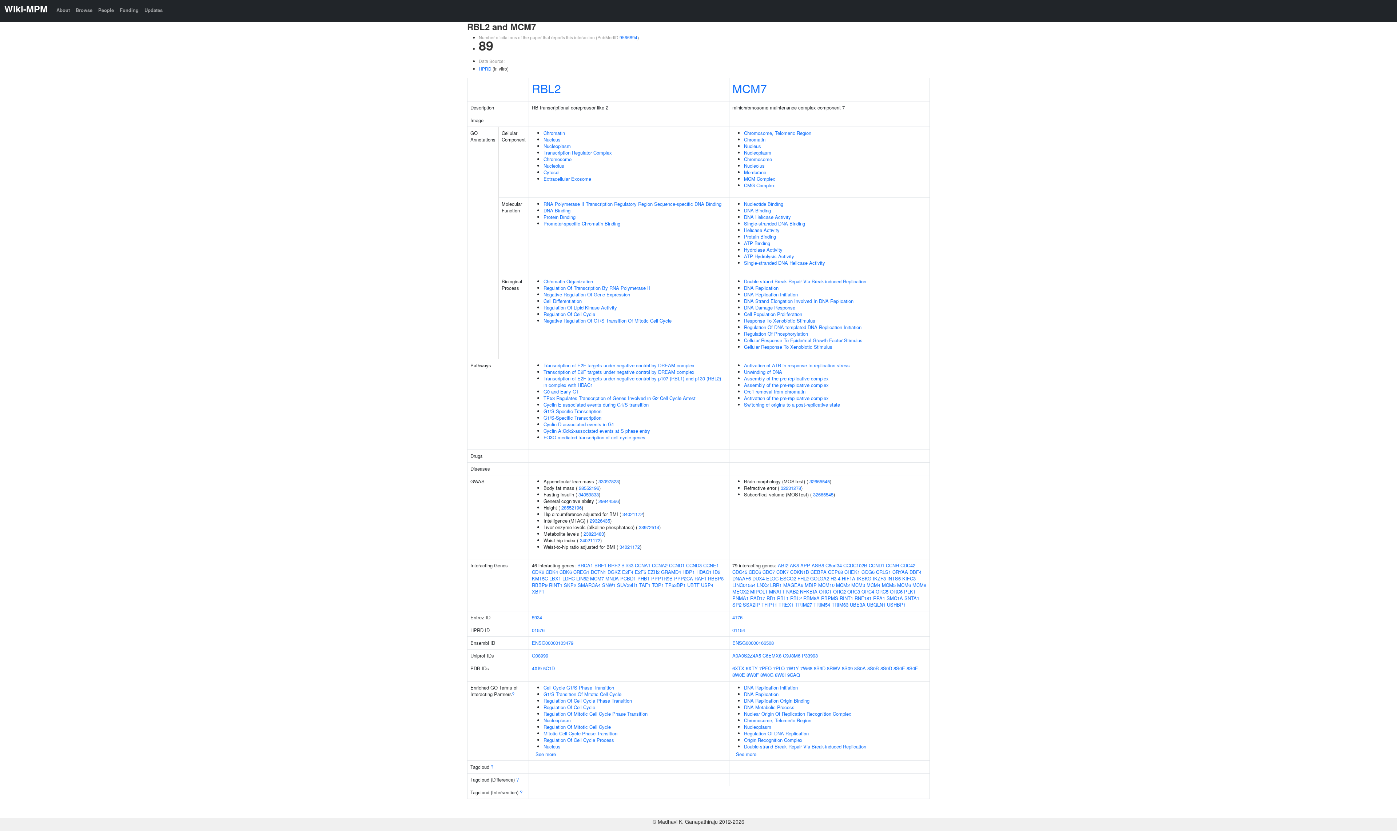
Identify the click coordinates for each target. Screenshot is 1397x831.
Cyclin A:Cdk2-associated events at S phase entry (597, 430)
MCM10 (826, 585)
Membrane (755, 172)
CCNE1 (711, 565)
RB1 (771, 598)
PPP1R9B (662, 578)
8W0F (753, 674)
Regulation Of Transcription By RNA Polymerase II (597, 287)
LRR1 (776, 585)
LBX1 (555, 578)
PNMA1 (740, 598)
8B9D (819, 668)
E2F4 (627, 571)
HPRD (485, 68)
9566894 (628, 37)
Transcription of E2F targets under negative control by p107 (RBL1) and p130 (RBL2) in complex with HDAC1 (632, 381)
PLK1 (910, 591)
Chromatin (554, 132)
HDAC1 (704, 571)
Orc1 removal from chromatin (774, 391)
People (106, 10)
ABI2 (783, 565)
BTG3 (627, 565)
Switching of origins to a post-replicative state (792, 404)
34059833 (588, 494)
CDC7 (769, 571)
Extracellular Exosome (567, 178)
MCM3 (858, 585)
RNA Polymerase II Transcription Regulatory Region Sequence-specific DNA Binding (632, 203)
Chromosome (558, 159)
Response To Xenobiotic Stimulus (779, 320)
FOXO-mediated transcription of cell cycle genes (594, 437)
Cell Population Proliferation (773, 314)
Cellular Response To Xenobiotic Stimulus (788, 346)
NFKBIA (808, 591)
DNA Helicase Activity (767, 216)
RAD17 (757, 598)
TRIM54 (821, 604)
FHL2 (803, 578)
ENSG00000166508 (753, 642)
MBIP (811, 585)
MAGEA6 (793, 585)
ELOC (772, 578)
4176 (737, 617)
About (63, 10)
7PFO (765, 668)
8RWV (833, 668)
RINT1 (555, 585)
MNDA (612, 578)
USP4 (707, 585)
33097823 (608, 481)
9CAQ (793, 674)
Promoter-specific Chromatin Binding (582, 223)
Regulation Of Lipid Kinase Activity (580, 307)
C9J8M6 (791, 655)
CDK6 (566, 571)
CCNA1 (642, 565)
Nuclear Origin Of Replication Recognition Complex (797, 713)
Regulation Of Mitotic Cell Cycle (577, 726)
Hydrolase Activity (763, 249)
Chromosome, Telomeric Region (777, 132)
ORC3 (853, 591)
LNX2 (763, 585)
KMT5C (540, 578)
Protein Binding (560, 216)
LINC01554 (744, 585)
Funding (129, 10)
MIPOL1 (759, 591)
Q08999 (540, 655)
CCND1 (677, 565)
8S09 (847, 668)
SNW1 (609, 585)
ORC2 (839, 591)
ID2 (716, 571)
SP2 (736, 604)
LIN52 (582, 578)
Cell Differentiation (563, 300)
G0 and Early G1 (561, 391)
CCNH (892, 565)
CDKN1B (799, 571)
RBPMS (829, 598)
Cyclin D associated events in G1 (579, 424)
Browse (84, 10)
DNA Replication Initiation (771, 294)
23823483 (594, 533)
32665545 (819, 481)
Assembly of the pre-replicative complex (786, 378)
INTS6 (894, 578)
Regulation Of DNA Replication (776, 733)
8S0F (912, 668)
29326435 (600, 520)
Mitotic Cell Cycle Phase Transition (580, 733)
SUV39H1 (627, 585)
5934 (537, 617)
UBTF (693, 585)
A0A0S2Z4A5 (746, 655)
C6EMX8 (772, 655)
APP (805, 565)
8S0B (873, 668)
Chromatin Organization (568, 281)
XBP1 (538, 591)
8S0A (860, 668)
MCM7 (749, 88)
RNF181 (863, 598)
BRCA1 (585, 565)
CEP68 (835, 571)
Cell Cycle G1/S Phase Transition (579, 687)
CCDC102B (855, 565)
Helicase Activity (762, 230)
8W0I (780, 674)
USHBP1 (896, 604)
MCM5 (889, 585)
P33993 (810, 655)
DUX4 (758, 578)
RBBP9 (540, 585)
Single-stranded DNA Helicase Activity (784, 262)
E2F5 (640, 571)
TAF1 (644, 585)
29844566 (608, 501)
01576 (538, 630)
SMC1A (895, 598)
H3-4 (835, 578)
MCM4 (873, 585)
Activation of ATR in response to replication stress (797, 365)
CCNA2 (660, 565)
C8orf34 (833, 565)
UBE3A (857, 604)
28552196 (589, 487)
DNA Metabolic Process (769, 707)
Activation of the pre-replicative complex (786, 398)
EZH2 (654, 571)
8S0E (899, 668)
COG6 (868, 571)
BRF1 (600, 565)
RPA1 (879, 598)
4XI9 (537, 668)
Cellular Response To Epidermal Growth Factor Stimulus (803, 340)
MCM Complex (759, 178)
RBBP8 (716, 578)
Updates (153, 10)
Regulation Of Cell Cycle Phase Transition (588, 700)
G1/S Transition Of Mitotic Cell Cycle (582, 694)
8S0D (886, 668)
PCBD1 (628, 578)
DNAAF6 (741, 578)
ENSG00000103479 (552, 642)
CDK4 (552, 571)
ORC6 (896, 591)
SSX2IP (751, 604)
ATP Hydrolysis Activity (769, 256)
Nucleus (552, 139)
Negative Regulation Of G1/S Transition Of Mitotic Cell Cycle (608, 320)
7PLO (779, 668)
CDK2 (538, 571)
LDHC (568, 578)
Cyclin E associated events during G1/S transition (596, 404)
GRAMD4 (671, 571)
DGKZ (614, 571)
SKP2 (570, 585)
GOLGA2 (819, 578)
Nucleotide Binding (763, 203)
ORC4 (867, 591)
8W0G (766, 674)
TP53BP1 (675, 585)
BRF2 (614, 565)
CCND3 (694, 565)
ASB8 (818, 565)
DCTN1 (598, 571)
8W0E (738, 674)
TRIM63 (840, 604)
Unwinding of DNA (763, 371)
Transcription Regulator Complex (578, 152)
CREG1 (581, 571)
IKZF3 (879, 578)
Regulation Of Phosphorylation (776, 333)
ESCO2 (788, 578)
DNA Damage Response (769, 307)
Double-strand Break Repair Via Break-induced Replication (805, 281)
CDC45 (739, 571)
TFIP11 (769, 604)
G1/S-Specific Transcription (572, 411)
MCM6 (904, 585)
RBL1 (783, 598)
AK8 (794, 565)
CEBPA (819, 571)
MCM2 (843, 585)
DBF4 (916, 571)
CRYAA (900, 571)
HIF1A (848, 578)
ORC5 (882, 591)
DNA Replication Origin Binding (776, 700)
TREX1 (786, 604)
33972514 (649, 527)
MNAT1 (777, 591)
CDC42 (907, 565)
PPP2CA (683, 578)
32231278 (791, 487)
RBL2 (546, 88)
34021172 (632, 514)
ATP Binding (757, 243)
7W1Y (792, 668)
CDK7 (782, 571)
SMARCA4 (589, 585)
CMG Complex (759, 185)
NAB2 (792, 591)
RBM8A (811, 598)
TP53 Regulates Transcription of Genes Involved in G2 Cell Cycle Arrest (620, 398)
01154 (738, 630)
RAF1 (700, 578)
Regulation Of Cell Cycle (569, 314)
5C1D (549, 668)
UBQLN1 (876, 604)
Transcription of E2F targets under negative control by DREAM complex (619, 365)
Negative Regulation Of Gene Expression (587, 294)
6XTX (738, 668)
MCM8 (919, 585)
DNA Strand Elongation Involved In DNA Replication (798, 300)
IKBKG (864, 578)
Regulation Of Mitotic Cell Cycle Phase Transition (596, 713)
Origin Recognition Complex (773, 739)
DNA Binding (557, 210)
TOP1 (658, 585)
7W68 (806, 668)
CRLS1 (883, 571)
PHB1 (643, 578)
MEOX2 (740, 591)
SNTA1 (911, 598)
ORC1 (825, 591)
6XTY (752, 668)
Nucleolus (554, 165)
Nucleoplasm (557, 146)
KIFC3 (909, 578)
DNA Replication (761, 287)
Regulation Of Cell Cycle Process (579, 739)
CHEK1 (852, 571)
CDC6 (755, 571)
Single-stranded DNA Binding (774, 223)
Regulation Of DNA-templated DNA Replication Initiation (802, 327)
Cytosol (552, 172)
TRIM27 (803, 604)
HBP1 (688, 571)
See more (546, 754)
